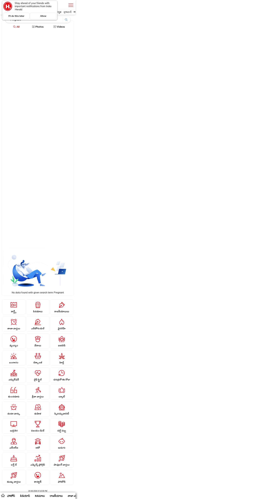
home (3, 495)
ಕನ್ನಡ (58, 12)
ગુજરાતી (67, 12)
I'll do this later (16, 16)
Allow (43, 16)
